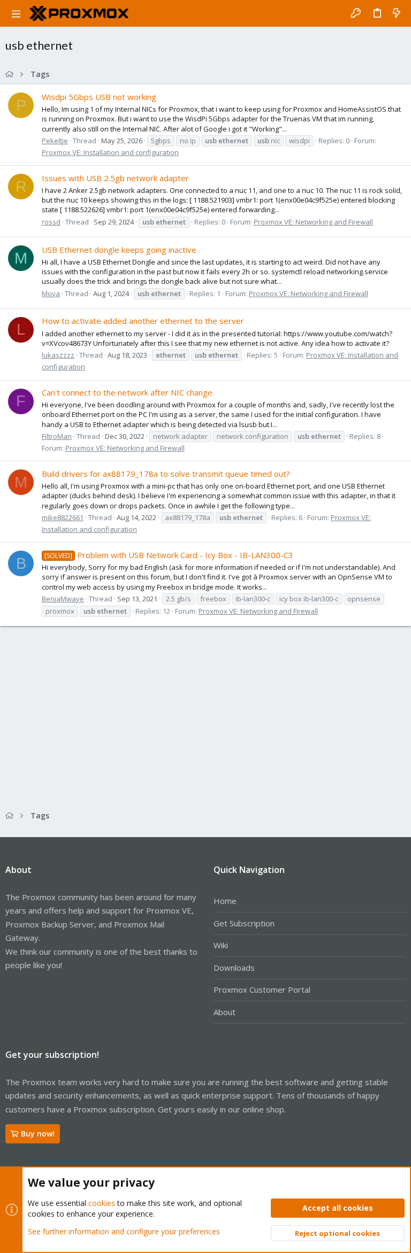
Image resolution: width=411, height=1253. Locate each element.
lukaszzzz (58, 355)
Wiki (221, 945)
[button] (16, 13)
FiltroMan (57, 436)
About (224, 1012)
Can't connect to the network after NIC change (127, 392)
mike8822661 (62, 517)
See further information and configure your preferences (124, 1231)
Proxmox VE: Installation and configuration (110, 152)
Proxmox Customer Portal (262, 989)
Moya (51, 293)
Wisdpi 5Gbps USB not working (99, 96)
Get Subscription (244, 923)
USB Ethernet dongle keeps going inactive (119, 249)
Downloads (234, 967)
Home (225, 900)
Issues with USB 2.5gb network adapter (115, 178)
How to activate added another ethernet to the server (143, 320)
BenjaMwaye (63, 599)
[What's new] (396, 13)
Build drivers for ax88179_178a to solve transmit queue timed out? (166, 473)
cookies (101, 1203)
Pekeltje (55, 140)
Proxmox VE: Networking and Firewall (313, 222)
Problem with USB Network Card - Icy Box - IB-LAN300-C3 (168, 555)
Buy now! (38, 1133)
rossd (51, 222)
